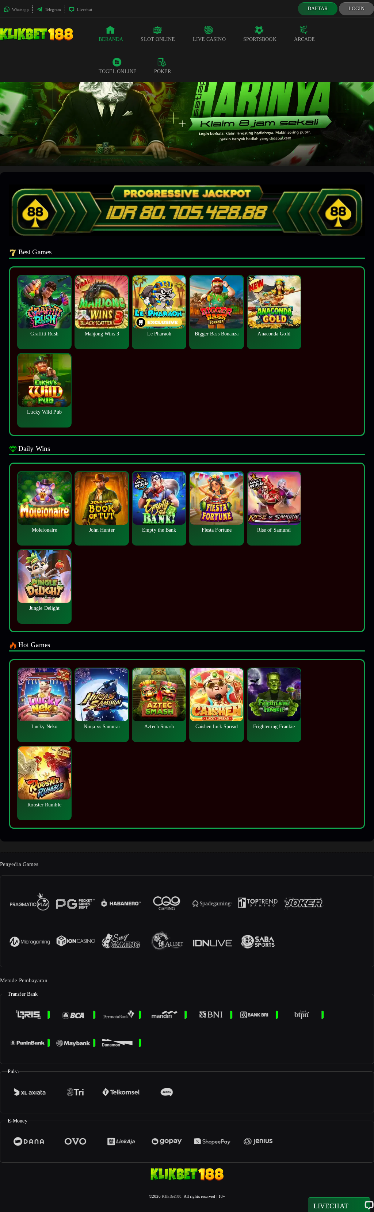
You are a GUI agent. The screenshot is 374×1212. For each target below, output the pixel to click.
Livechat (84, 9)
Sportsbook (259, 39)
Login (356, 8)
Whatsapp (20, 9)
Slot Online (158, 39)
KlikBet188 (172, 1196)
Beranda (111, 39)
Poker (162, 71)
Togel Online (118, 71)
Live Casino (209, 39)
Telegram (52, 9)
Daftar (318, 8)
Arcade (304, 39)
